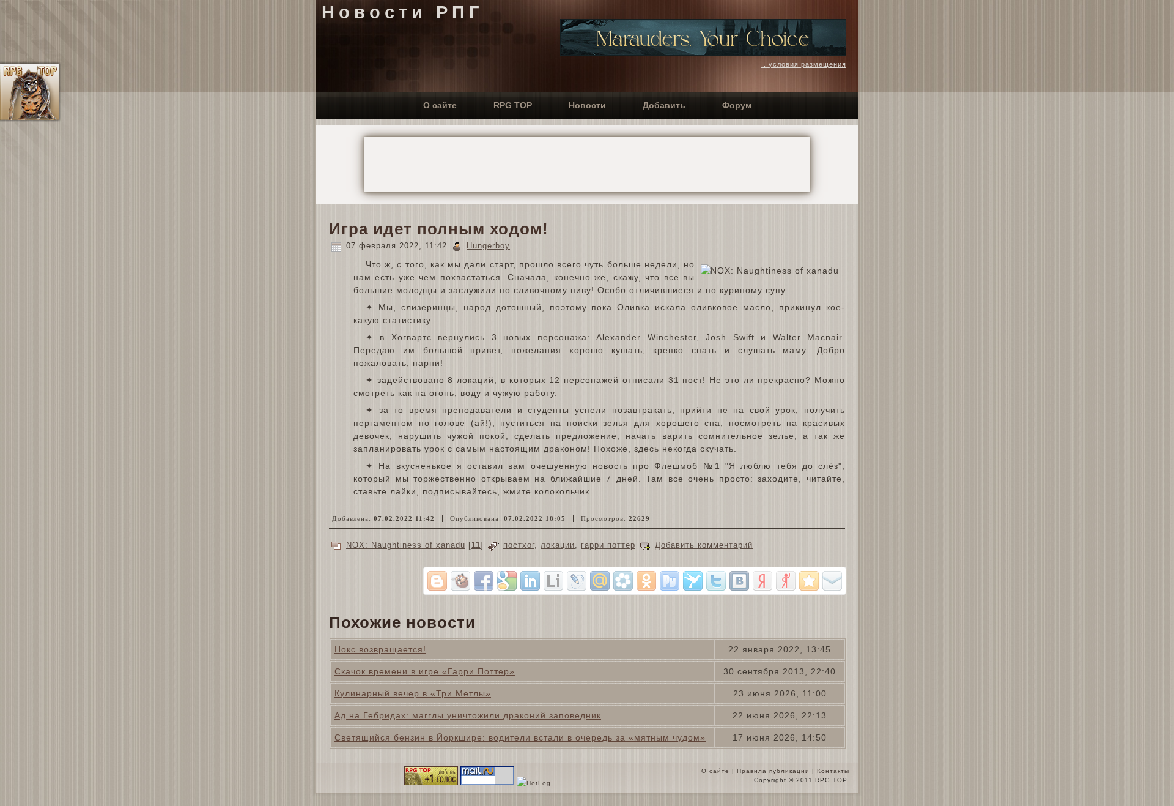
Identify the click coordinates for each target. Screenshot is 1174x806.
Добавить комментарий (704, 545)
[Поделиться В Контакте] (739, 581)
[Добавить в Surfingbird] (693, 581)
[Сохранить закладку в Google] (507, 581)
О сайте (715, 770)
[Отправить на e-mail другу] (832, 581)
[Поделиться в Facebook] (483, 581)
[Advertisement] (587, 164)
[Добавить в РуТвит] (669, 581)
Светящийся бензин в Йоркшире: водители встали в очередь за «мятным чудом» (520, 737)
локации (558, 545)
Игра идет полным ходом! (438, 229)
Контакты (833, 770)
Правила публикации (773, 770)
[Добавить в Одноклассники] (646, 581)
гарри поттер (608, 545)
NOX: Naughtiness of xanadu (405, 545)
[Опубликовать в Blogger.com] (437, 581)
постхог (518, 545)
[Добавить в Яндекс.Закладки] (762, 581)
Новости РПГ (402, 12)
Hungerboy (488, 245)
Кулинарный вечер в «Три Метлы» (412, 693)
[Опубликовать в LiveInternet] (553, 581)
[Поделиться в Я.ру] (786, 581)
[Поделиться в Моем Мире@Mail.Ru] (600, 581)
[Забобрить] (460, 581)
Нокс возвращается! (380, 649)
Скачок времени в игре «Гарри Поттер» (424, 671)
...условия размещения (803, 64)
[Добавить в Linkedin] (530, 581)
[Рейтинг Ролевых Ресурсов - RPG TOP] (431, 783)
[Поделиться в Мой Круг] (623, 581)
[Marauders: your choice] (703, 53)
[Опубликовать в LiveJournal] (576, 581)
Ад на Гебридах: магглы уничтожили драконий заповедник (467, 715)
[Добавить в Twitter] (716, 581)
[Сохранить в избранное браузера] (809, 581)
